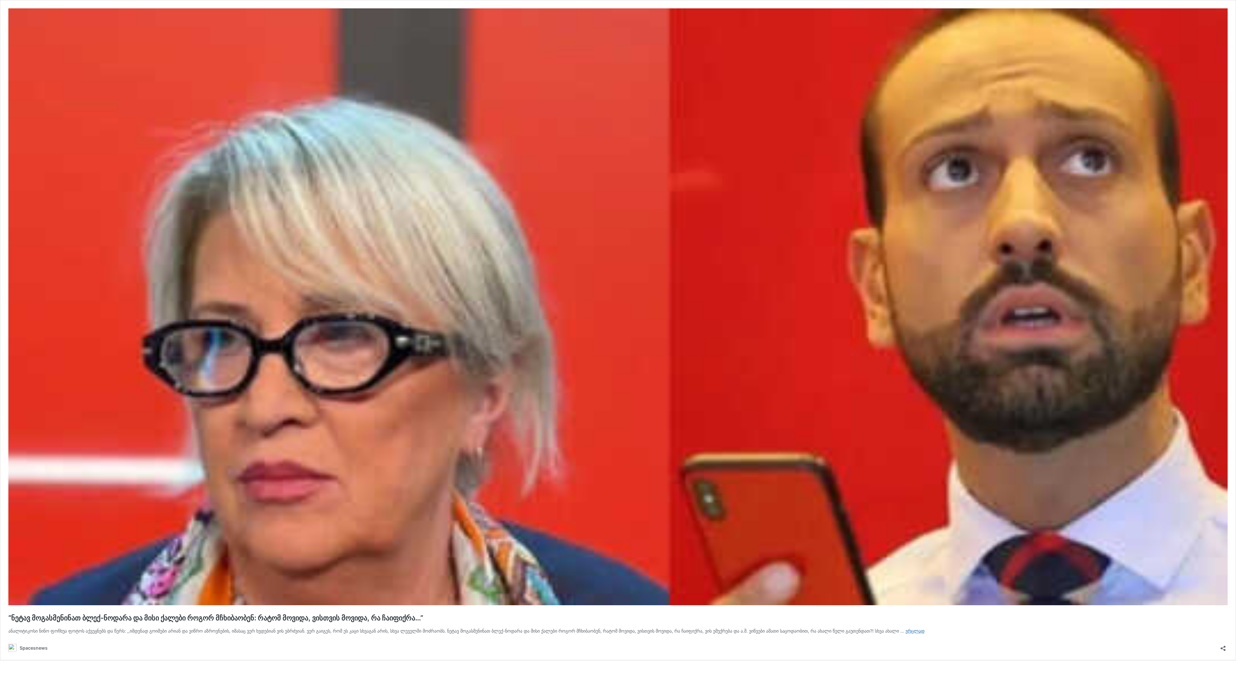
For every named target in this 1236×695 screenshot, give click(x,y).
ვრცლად (914, 631)
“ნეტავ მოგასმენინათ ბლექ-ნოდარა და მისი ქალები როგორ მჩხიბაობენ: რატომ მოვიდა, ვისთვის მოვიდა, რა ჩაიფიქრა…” (215, 618)
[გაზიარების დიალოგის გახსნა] (1223, 646)
